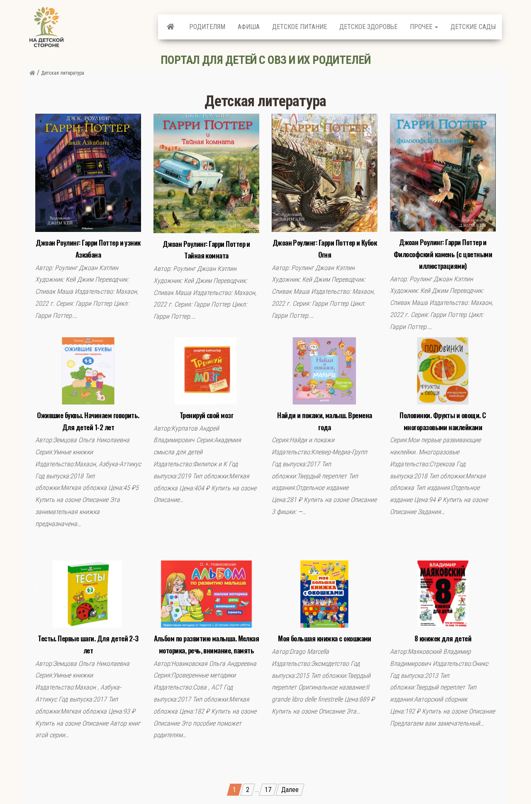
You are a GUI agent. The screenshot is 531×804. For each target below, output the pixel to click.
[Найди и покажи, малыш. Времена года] (325, 370)
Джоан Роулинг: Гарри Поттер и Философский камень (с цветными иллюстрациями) (443, 254)
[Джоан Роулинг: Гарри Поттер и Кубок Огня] (325, 172)
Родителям (207, 27)
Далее (290, 790)
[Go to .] (32, 73)
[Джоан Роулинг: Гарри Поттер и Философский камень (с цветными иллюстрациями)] (443, 172)
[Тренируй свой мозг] (206, 370)
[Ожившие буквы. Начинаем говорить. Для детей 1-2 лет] (88, 370)
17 (268, 790)
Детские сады (473, 27)
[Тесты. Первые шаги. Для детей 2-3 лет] (88, 594)
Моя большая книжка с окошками (324, 638)
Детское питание (299, 27)
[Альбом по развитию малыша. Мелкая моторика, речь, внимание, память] (206, 594)
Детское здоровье (368, 27)
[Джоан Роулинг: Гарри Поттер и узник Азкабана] (88, 172)
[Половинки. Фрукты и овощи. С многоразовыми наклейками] (443, 370)
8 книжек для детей (443, 638)
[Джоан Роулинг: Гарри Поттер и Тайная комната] (206, 173)
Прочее (422, 27)
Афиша (249, 27)
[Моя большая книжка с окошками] (325, 594)
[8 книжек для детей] (443, 594)
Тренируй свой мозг (207, 415)
